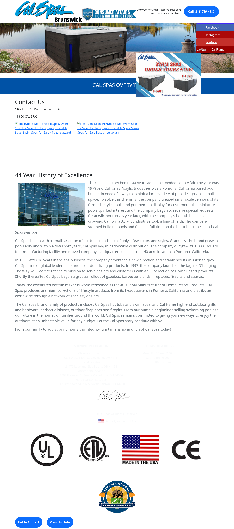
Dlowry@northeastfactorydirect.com (159, 9)
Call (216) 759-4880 (201, 12)
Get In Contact (28, 522)
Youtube (211, 42)
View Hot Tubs (60, 522)
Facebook (212, 27)
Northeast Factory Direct (166, 13)
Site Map (133, 410)
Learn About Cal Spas (110, 410)
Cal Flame (217, 49)
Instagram (213, 35)
